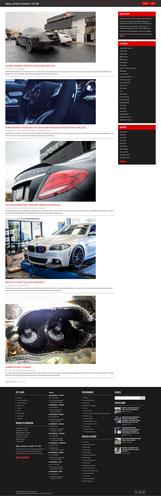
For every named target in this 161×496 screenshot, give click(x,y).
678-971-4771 (54, 426)
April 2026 (123, 143)
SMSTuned (123, 105)
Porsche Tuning (124, 99)
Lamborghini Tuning (126, 77)
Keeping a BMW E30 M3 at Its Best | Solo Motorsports (136, 18)
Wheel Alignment (88, 481)
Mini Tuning (123, 88)
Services (100, 3)
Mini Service (123, 85)
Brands (91, 3)
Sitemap (19, 418)
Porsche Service (124, 97)
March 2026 (123, 146)
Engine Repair (87, 457)
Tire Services (86, 476)
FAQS (122, 3)
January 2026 (124, 152)
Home (57, 3)
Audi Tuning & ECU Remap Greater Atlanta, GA (98, 413)
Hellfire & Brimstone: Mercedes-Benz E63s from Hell (33, 205)
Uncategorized (124, 114)
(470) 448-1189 (55, 417)
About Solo (70, 3)
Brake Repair (86, 447)
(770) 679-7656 (55, 464)
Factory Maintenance (89, 460)
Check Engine (87, 450)
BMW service (124, 56)
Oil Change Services (88, 468)
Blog (62, 3)
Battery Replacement (89, 444)
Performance (32, 370)
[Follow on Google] (139, 492)
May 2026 (123, 140)
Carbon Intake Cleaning (18, 367)
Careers (19, 408)
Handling (85, 398)
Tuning (85, 408)
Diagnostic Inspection (89, 455)
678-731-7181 (54, 445)
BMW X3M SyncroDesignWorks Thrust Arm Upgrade (135, 31)
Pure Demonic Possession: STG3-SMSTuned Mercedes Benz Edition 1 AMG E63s (45, 127)
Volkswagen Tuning (125, 120)
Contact (138, 3)
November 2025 (124, 157)
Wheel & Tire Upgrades (89, 405)
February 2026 (124, 149)
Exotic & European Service (127, 68)
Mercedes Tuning (42, 130)
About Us (19, 398)
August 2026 (123, 132)
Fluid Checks (86, 463)
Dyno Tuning (88, 411)
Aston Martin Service (126, 48)
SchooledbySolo (124, 102)
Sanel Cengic (11, 208)
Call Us (145, 3)
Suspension (123, 111)
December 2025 (124, 154)
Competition (123, 62)
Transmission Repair (89, 478)
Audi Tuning (123, 54)
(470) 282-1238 (55, 474)
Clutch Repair (87, 452)
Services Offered (22, 403)
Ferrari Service (124, 74)
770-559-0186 (54, 455)
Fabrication (33, 130)
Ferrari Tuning (89, 418)
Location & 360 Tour (23, 400)
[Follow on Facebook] (136, 492)
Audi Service (123, 51)
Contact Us (20, 416)
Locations (81, 3)
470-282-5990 (54, 436)
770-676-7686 (54, 398)
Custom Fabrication (88, 400)
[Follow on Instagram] (143, 492)
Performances (112, 3)
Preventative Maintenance (90, 470)
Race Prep (86, 403)
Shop (152, 3)
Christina (9, 69)
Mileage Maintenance (89, 465)
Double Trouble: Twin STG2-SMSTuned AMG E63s (30, 65)
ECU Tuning (25, 130)
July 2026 (123, 134)
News (23, 69)
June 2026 (123, 137)
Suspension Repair (88, 473)
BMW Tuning (123, 59)
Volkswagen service (125, 117)
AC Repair (86, 442)
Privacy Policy (21, 413)
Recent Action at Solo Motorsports (24, 282)
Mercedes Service (125, 79)
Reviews (129, 3)
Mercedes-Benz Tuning (91, 424)
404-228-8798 (54, 407)
